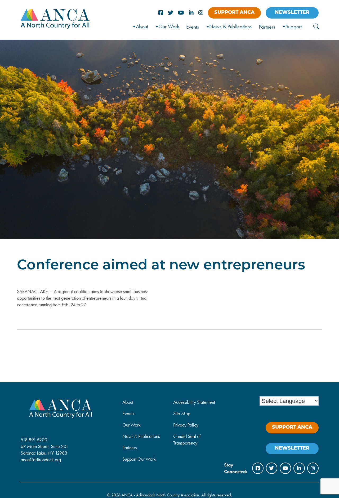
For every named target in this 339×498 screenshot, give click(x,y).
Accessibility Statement (194, 402)
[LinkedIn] (191, 13)
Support (294, 26)
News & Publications (230, 26)
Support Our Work (139, 459)
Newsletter (292, 12)
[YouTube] (181, 13)
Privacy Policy (185, 425)
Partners (267, 26)
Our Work (168, 26)
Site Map (181, 413)
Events (192, 26)
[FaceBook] (160, 13)
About (127, 402)
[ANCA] (55, 27)
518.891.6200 (34, 440)
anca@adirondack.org (41, 459)
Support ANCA (234, 12)
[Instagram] (200, 13)
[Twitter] (170, 13)
